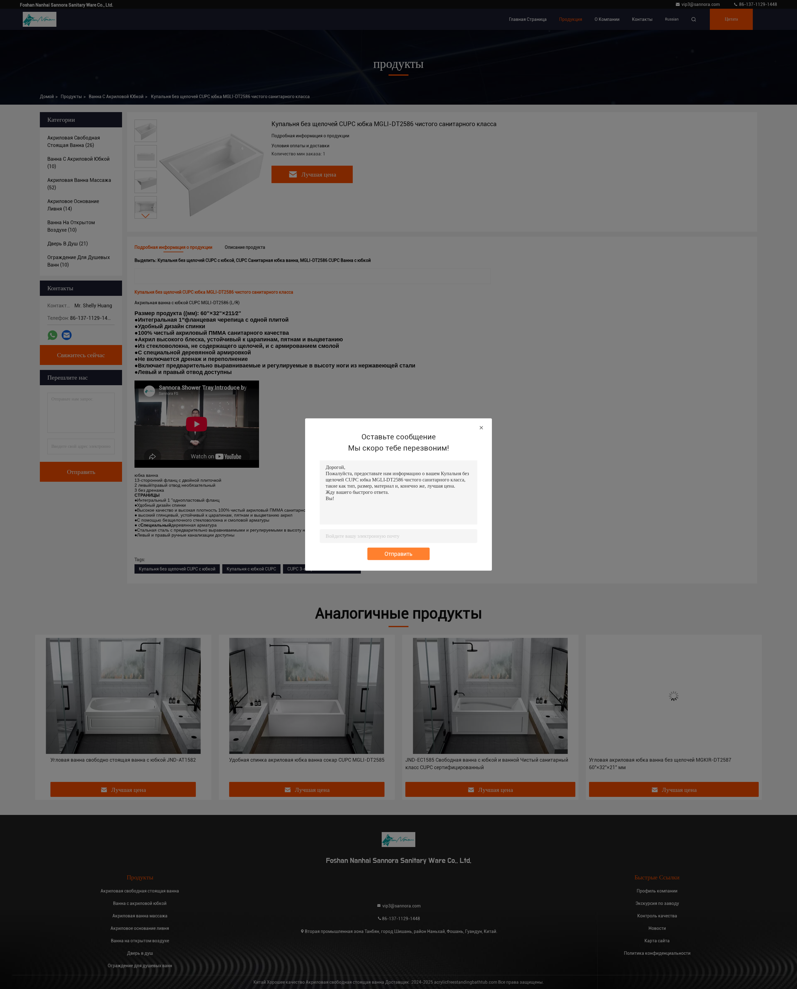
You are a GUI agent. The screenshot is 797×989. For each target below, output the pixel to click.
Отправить (398, 554)
